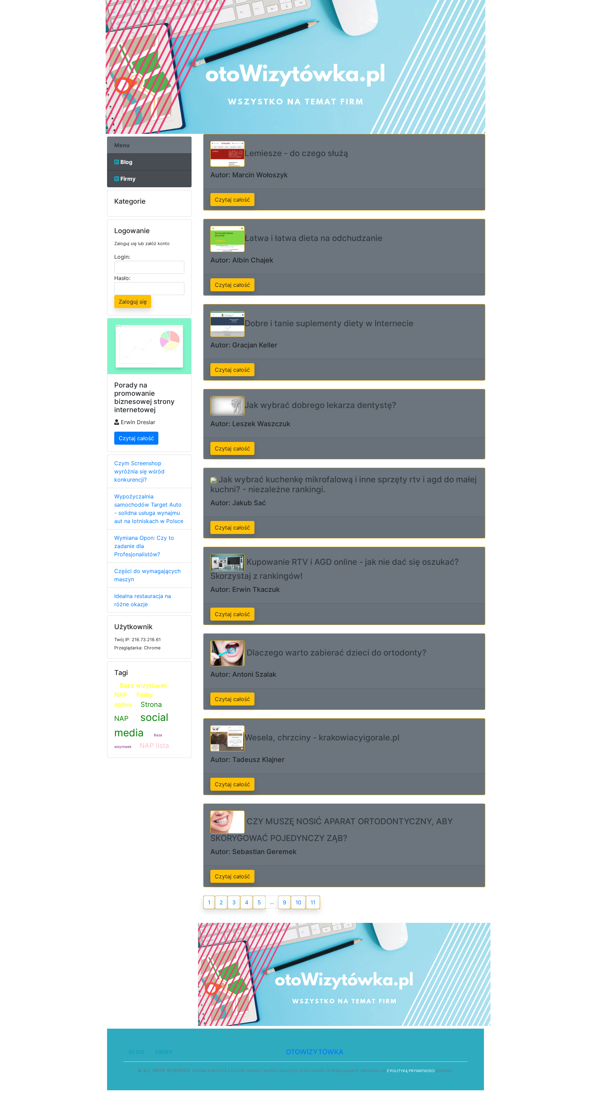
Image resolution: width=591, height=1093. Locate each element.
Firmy (127, 178)
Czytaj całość (136, 438)
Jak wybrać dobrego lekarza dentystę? (320, 405)
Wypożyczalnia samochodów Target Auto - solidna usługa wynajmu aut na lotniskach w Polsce (148, 508)
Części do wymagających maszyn (147, 575)
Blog (125, 161)
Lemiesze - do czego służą (296, 153)
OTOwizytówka (314, 1052)
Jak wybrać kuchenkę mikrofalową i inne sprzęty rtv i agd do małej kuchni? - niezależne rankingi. (343, 484)
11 (313, 902)
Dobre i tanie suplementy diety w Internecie (329, 323)
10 (298, 902)
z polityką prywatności (411, 1071)
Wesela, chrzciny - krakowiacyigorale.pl (322, 738)
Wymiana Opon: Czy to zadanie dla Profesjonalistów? (144, 546)
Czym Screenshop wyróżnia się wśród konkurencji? (139, 471)
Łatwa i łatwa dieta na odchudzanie (313, 238)
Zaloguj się (133, 301)
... (272, 902)
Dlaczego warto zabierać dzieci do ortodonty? (335, 653)
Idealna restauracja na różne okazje (142, 600)
